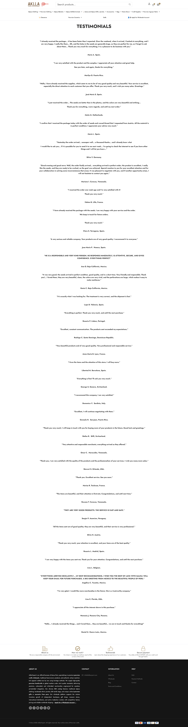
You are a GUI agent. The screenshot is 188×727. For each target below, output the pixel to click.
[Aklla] (34, 4)
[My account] (149, 4)
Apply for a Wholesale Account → (65, 703)
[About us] (44, 648)
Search (129, 4)
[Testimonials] (110, 648)
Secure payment (143, 652)
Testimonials (110, 652)
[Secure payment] (143, 648)
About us (44, 652)
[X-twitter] (41, 707)
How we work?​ (77, 652)
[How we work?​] (77, 648)
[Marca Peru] (45, 4)
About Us (33, 669)
